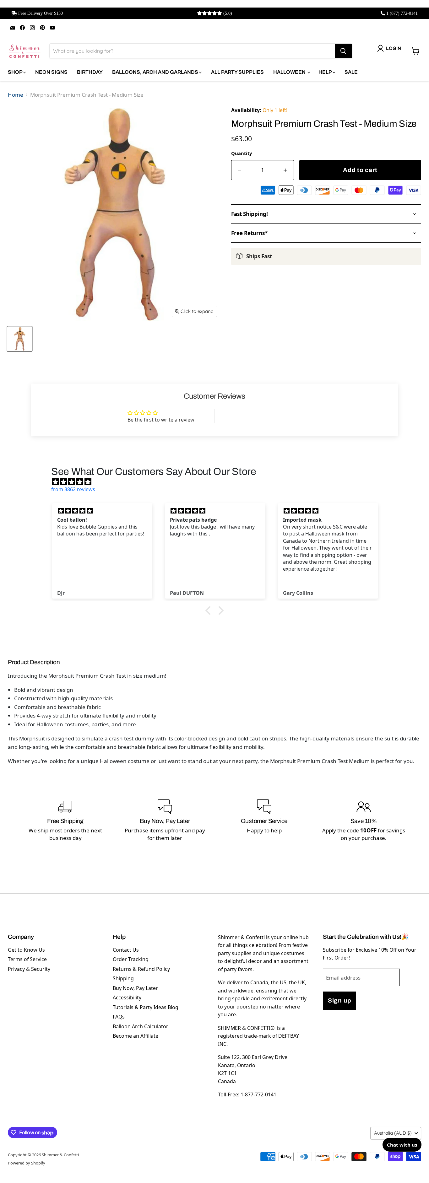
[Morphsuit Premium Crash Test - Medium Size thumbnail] (19, 338)
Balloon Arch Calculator (140, 1026)
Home (15, 94)
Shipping (123, 978)
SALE (351, 72)
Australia (393, 1133)
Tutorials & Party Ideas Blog (145, 1007)
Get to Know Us (26, 949)
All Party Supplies (237, 72)
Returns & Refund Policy (141, 968)
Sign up (339, 1000)
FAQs (119, 1016)
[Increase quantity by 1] (285, 170)
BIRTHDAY (90, 72)
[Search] (343, 51)
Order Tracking (131, 959)
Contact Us (126, 949)
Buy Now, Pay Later (135, 988)
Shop (15, 72)
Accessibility (127, 997)
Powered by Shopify (26, 1163)
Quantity (241, 153)
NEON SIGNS (51, 72)
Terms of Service (27, 959)
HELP (325, 72)
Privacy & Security (29, 968)
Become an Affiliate (135, 1035)
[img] (217, 482)
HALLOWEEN (290, 72)
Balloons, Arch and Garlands (155, 72)
